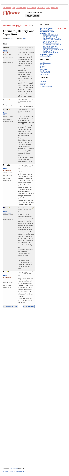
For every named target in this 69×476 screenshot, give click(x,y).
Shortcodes (43, 69)
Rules (41, 68)
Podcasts (54, 8)
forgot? (24, 38)
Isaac (5, 113)
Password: (21, 38)
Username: (8, 38)
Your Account (44, 74)
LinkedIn (42, 84)
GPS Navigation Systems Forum (53, 49)
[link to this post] (8, 47)
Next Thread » (28, 306)
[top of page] (3, 47)
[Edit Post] (33, 47)
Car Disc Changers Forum (51, 38)
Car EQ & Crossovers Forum (52, 39)
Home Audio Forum (46, 28)
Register (42, 66)
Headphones (41, 8)
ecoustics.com (14, 468)
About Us (5, 471)
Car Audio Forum (45, 33)
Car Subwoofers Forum (50, 48)
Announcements (45, 72)
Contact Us (12, 471)
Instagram (43, 83)
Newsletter (19, 471)
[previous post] (4, 99)
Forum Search (32, 16)
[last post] (6, 47)
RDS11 (5, 51)
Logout (42, 64)
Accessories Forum (46, 54)
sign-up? (10, 38)
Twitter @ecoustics (46, 86)
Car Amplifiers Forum (50, 36)
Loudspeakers (21, 8)
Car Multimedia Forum (50, 41)
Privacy (25, 471)
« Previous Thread (10, 306)
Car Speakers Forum (50, 46)
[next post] (4, 47)
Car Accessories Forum (50, 35)
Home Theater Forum (47, 31)
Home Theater (31, 8)
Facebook (43, 81)
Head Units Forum (49, 51)
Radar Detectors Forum (50, 52)
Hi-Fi (13, 8)
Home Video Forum (46, 30)
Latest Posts (7, 8)
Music (48, 8)
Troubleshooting (45, 71)
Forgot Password (45, 63)
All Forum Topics (45, 56)
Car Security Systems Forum (52, 44)
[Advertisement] (19, 387)
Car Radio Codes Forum (51, 43)
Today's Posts (62, 28)
